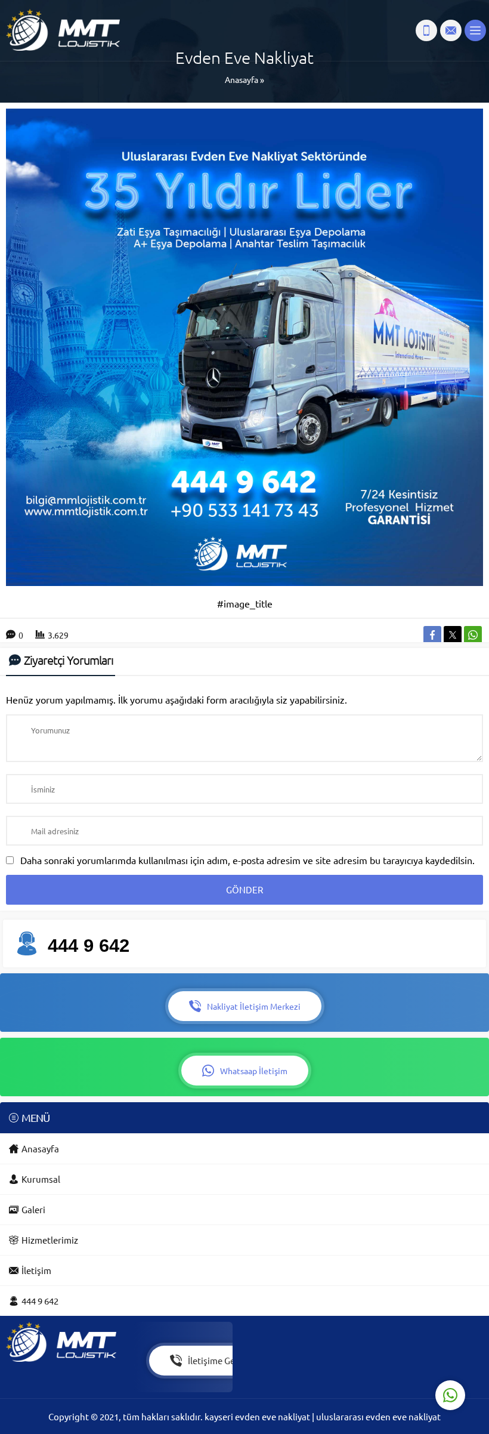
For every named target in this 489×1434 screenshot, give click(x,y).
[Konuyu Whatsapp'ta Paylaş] (473, 635)
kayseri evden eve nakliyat (258, 1416)
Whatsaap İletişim (253, 1070)
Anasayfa (241, 79)
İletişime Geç (213, 1360)
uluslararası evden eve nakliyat (378, 1416)
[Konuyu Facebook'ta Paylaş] (432, 635)
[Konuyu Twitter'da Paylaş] (453, 635)
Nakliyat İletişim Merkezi (254, 1006)
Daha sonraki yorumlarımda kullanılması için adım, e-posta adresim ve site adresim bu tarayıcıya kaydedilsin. (247, 860)
